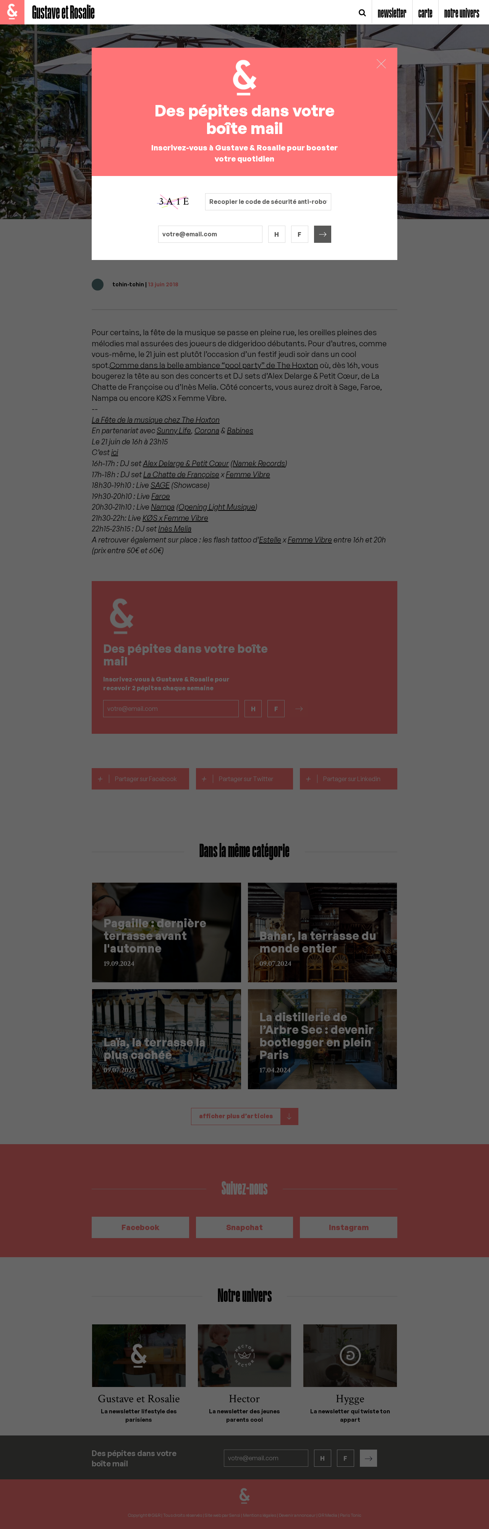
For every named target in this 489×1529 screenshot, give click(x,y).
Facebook (140, 1227)
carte (425, 14)
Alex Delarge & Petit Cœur (186, 463)
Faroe (160, 496)
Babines (240, 430)
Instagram (349, 1227)
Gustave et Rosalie (63, 13)
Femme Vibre (248, 474)
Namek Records (259, 463)
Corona (206, 430)
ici (114, 452)
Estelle (270, 539)
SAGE (160, 485)
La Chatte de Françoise (181, 474)
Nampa (163, 507)
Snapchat (244, 1227)
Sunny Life (174, 430)
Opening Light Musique (216, 507)
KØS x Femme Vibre (175, 518)
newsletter (392, 14)
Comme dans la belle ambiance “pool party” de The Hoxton (214, 365)
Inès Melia (174, 528)
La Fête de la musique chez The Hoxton (156, 420)
